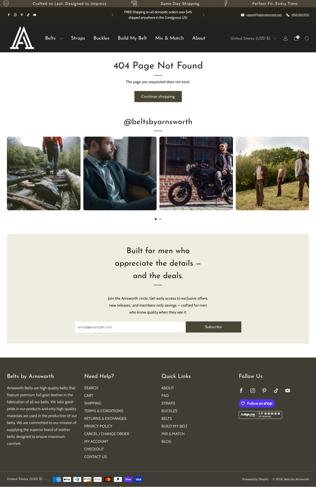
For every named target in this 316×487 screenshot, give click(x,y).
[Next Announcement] (204, 15)
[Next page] (309, 173)
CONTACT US (95, 456)
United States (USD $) (250, 39)
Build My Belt (132, 38)
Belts (50, 38)
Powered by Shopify (255, 479)
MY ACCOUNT (96, 441)
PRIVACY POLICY (98, 426)
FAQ (165, 395)
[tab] (156, 219)
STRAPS (168, 403)
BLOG (166, 441)
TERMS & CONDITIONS (103, 410)
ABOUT (167, 388)
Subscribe (213, 327)
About (198, 38)
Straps (78, 38)
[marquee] (158, 3)
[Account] (285, 38)
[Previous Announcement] (112, 15)
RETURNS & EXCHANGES (105, 418)
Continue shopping (158, 96)
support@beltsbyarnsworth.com (264, 14)
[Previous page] (6, 173)
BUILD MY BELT (174, 426)
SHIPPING (92, 403)
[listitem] (158, 15)
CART (88, 395)
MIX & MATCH (173, 433)
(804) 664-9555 (300, 14)
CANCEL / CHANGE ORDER (106, 433)
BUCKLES (169, 410)
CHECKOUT (94, 449)
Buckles (101, 38)
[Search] (306, 38)
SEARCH (91, 388)
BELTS (166, 418)
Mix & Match (169, 38)
